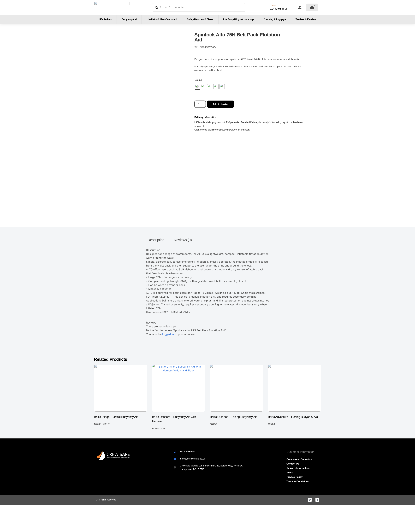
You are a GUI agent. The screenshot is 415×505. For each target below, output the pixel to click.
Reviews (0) (183, 240)
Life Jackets (105, 19)
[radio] (197, 86)
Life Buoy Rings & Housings (238, 19)
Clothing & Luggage (275, 19)
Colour (198, 80)
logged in (168, 334)
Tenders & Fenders (306, 19)
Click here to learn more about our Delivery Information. (222, 129)
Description (156, 240)
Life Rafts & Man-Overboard (162, 19)
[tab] (156, 240)
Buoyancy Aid (129, 19)
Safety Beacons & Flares (200, 19)
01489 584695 (279, 8)
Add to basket (220, 104)
